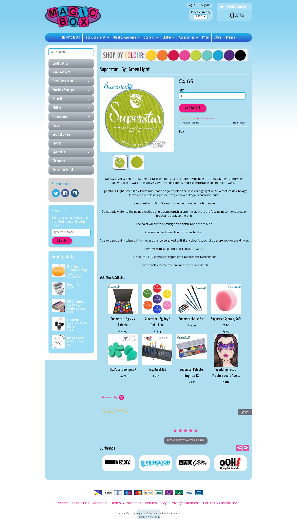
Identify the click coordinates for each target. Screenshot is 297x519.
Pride (205, 37)
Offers (217, 37)
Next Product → (241, 123)
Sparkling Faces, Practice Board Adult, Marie (226, 376)
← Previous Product (189, 123)
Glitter (166, 37)
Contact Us (80, 503)
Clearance (59, 161)
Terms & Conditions (126, 503)
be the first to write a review (185, 440)
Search (63, 503)
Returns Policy (156, 503)
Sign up (206, 5)
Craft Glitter (60, 63)
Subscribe (62, 240)
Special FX (59, 152)
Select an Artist (63, 170)
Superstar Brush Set (192, 319)
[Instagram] (75, 193)
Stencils (149, 37)
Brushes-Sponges (124, 37)
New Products (71, 37)
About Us (100, 503)
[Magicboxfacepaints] (73, 27)
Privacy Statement (185, 503)
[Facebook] (65, 193)
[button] (148, 514)
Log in (191, 5)
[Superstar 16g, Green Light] (120, 162)
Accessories (186, 37)
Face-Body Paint (95, 37)
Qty (181, 90)
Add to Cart (192, 108)
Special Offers (61, 134)
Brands (230, 37)
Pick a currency (200, 12)
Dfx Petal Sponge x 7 (123, 369)
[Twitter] (56, 193)
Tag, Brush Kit (157, 369)
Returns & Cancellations (221, 503)
